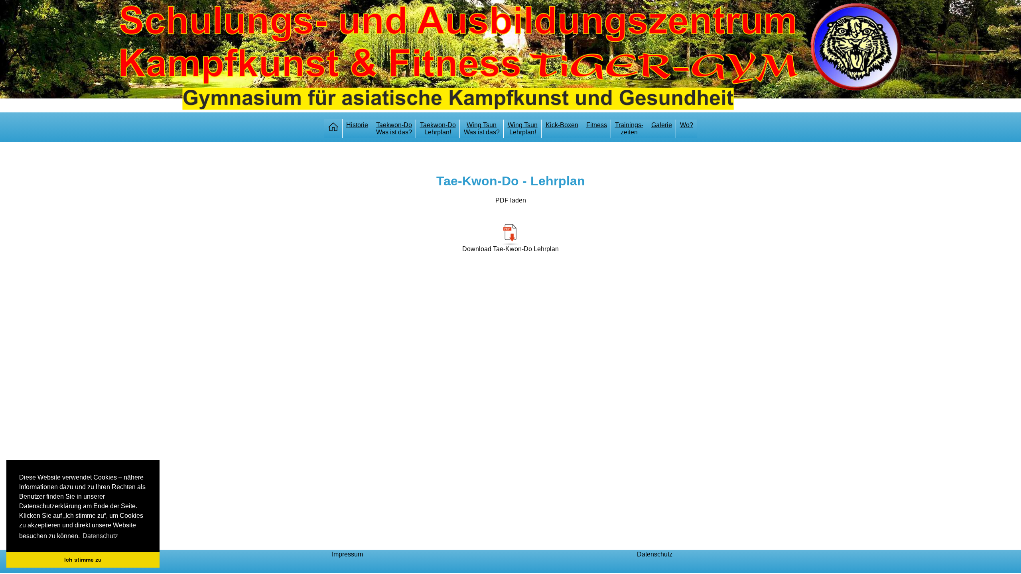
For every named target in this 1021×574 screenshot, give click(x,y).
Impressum (347, 554)
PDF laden (510, 200)
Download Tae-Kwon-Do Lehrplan (510, 249)
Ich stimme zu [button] (83, 559)
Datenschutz (654, 554)
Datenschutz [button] (100, 536)
